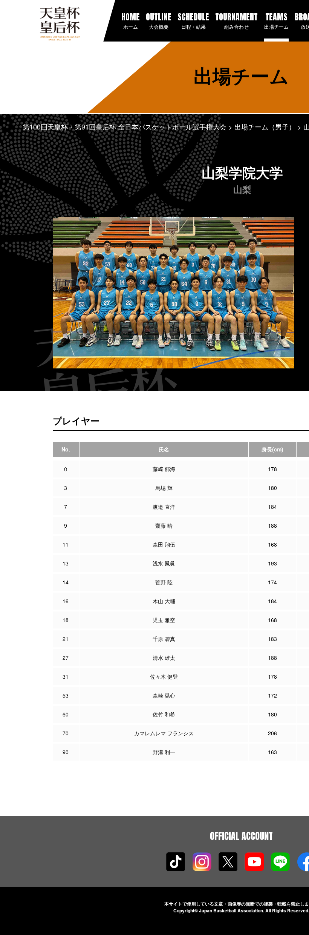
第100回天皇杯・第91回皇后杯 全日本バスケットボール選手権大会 (124, 126)
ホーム (130, 20)
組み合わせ (236, 20)
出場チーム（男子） (264, 126)
